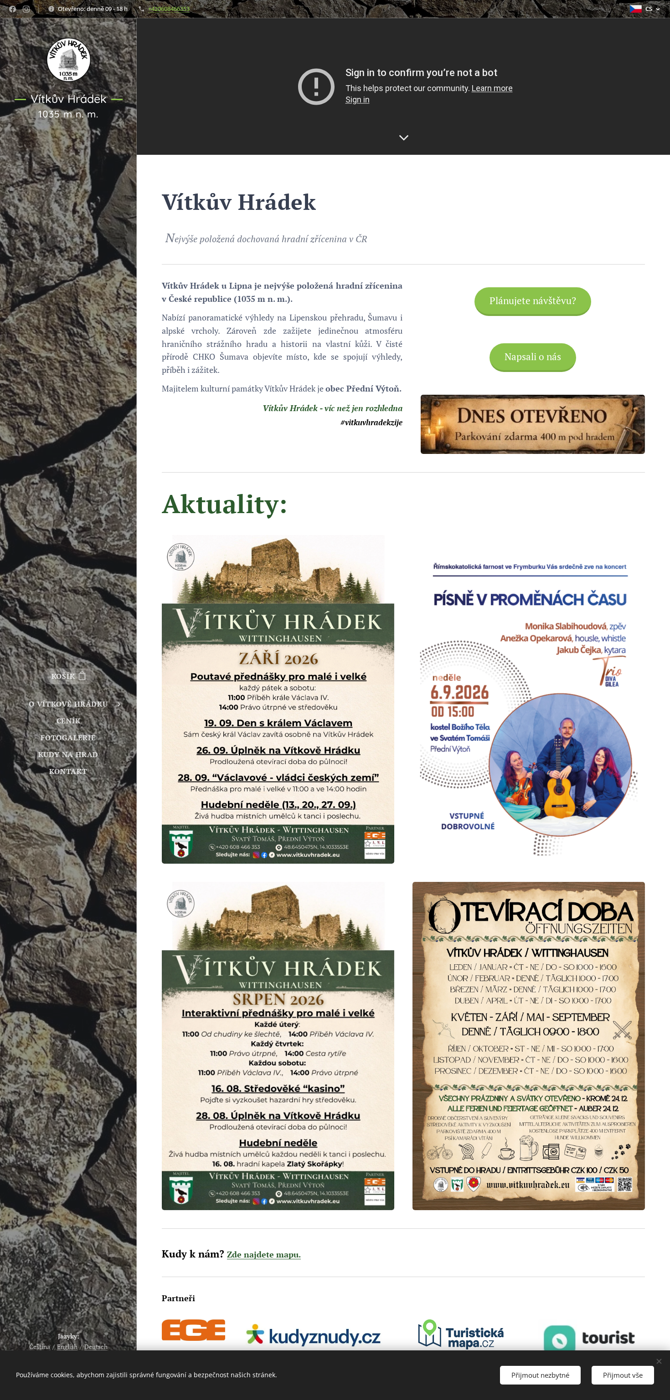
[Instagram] (26, 9)
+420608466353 (169, 9)
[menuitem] (68, 704)
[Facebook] (12, 9)
